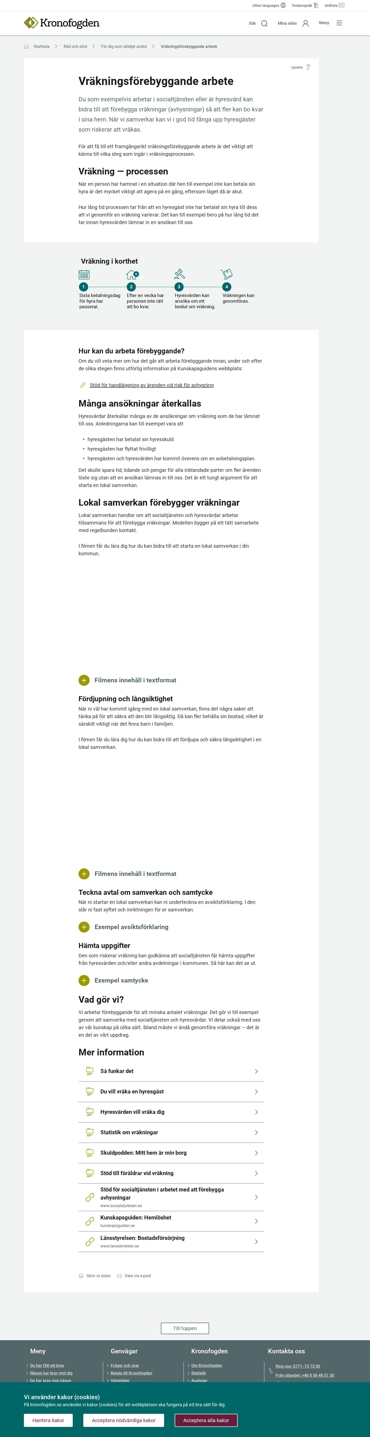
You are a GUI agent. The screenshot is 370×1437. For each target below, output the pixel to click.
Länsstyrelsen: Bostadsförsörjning (142, 1241)
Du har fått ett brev (47, 1365)
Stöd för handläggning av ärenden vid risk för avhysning (152, 385)
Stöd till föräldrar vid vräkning (137, 1173)
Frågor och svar (125, 1365)
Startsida (41, 46)
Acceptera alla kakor (206, 1420)
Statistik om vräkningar (129, 1132)
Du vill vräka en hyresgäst (132, 1091)
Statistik (198, 1373)
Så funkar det (116, 1071)
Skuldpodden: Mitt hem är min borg (143, 1153)
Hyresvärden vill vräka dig (132, 1112)
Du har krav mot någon (50, 1380)
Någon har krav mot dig (51, 1373)
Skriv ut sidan (99, 1275)
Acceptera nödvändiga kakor (124, 1420)
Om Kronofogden (206, 1365)
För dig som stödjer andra (124, 46)
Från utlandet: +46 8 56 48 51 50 (305, 1375)
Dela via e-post (138, 1275)
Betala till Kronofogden (131, 1373)
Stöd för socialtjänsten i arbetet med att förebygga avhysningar (162, 1197)
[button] (258, 23)
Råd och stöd (75, 46)
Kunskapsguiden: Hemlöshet (135, 1221)
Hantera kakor (48, 1420)
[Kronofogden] (61, 23)
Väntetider (120, 1380)
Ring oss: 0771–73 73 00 (298, 1366)
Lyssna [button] (297, 67)
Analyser (199, 1380)
